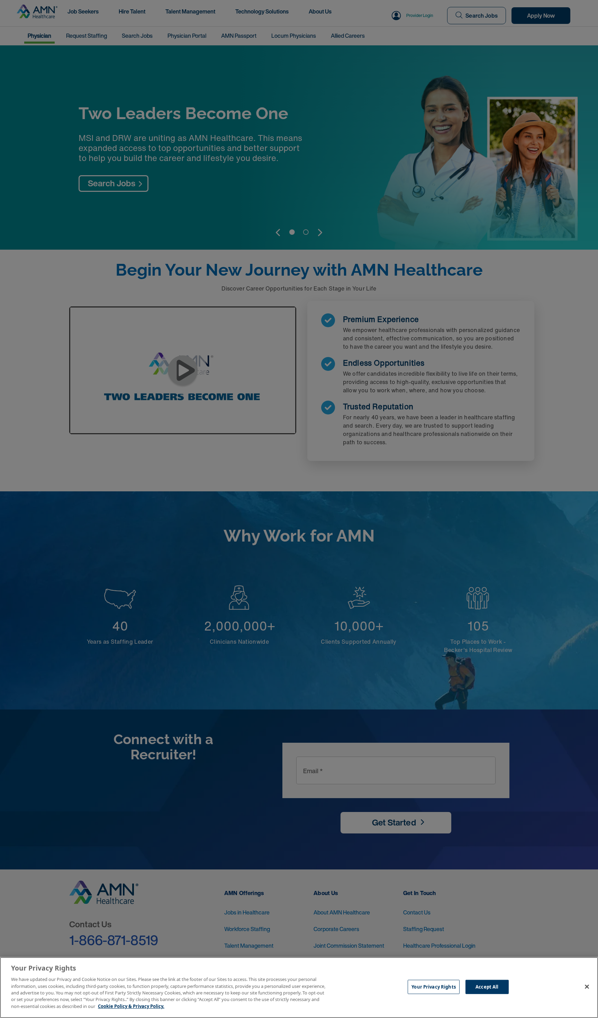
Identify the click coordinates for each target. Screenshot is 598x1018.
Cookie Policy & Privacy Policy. (131, 1006)
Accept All (486, 987)
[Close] (587, 986)
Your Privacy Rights (433, 987)
